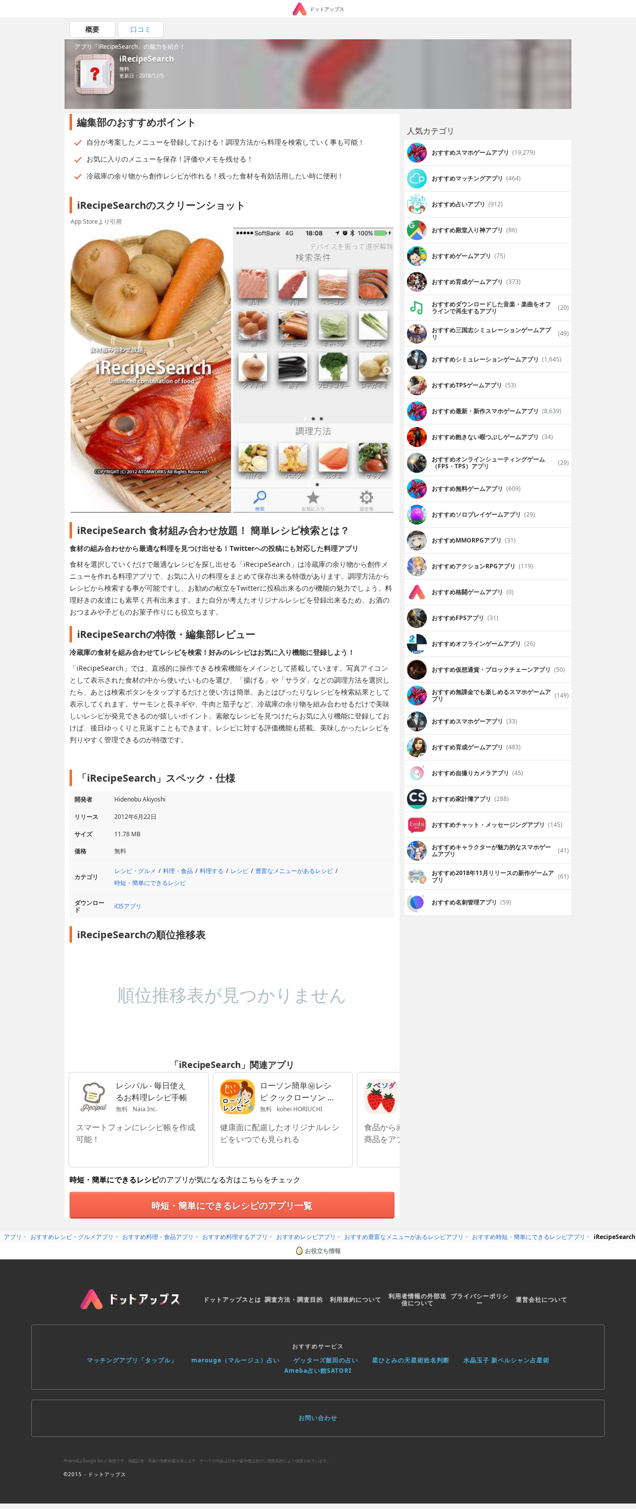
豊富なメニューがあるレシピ (294, 871)
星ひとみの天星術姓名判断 (411, 1360)
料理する (212, 871)
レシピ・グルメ (135, 871)
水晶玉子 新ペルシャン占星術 (507, 1360)
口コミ (140, 29)
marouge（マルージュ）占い (235, 1360)
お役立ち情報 (323, 1250)
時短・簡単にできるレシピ (150, 883)
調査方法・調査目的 (294, 1299)
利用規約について (356, 1299)
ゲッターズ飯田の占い (326, 1360)
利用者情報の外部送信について (418, 1299)
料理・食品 (178, 871)
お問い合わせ (318, 1418)
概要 (92, 29)
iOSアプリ (128, 906)
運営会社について (541, 1299)
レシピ (239, 871)
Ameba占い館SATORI (318, 1370)
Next (387, 371)
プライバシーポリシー (480, 1299)
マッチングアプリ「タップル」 (132, 1360)
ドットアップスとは (232, 1299)
